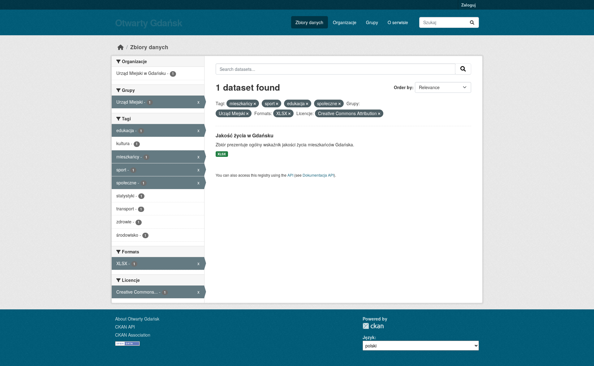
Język (369, 337)
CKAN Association (132, 335)
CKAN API (125, 327)
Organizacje (344, 22)
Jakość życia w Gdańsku (244, 135)
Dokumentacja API (318, 175)
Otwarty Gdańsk (148, 22)
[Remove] (255, 103)
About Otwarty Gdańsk (137, 319)
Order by (403, 87)
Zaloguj (468, 5)
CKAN (373, 326)
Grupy (372, 22)
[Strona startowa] (121, 47)
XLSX (221, 154)
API (290, 175)
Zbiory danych (309, 22)
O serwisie (398, 22)
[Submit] (472, 22)
